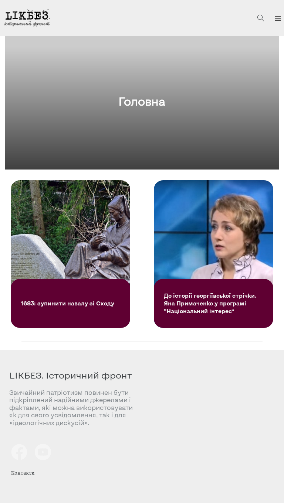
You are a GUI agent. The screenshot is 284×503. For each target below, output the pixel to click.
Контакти (23, 472)
